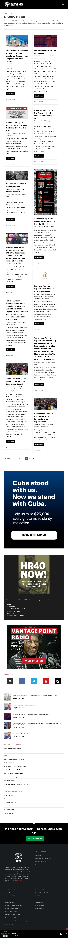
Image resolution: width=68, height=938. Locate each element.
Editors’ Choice (39, 905)
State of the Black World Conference (14, 773)
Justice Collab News (9, 780)
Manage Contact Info (11, 908)
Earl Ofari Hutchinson (10, 806)
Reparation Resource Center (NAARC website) (17, 784)
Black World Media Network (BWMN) (14, 759)
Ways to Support (35, 838)
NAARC (9, 64)
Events (15, 133)
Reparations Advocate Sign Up (15, 615)
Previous (7, 458)
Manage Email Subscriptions (13, 905)
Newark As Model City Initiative (13, 777)
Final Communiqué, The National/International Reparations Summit (16, 381)
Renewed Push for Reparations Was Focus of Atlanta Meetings (44, 288)
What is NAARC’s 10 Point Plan (15, 609)
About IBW (38, 855)
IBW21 (9, 194)
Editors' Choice (16, 194)
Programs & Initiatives (42, 865)
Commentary (39, 902)
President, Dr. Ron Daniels (43, 858)
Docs (14, 387)
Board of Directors (40, 861)
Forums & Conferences (13, 611)
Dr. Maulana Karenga (10, 802)
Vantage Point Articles (12, 918)
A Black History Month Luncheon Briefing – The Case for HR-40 (44, 221)
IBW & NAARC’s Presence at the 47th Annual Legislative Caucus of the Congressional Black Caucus (17, 56)
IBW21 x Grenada (9, 762)
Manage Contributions (11, 899)
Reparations (41, 58)
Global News (39, 899)
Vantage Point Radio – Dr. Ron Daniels (15, 770)
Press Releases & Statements (12, 748)
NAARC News (17, 64)
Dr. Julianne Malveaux (42, 56)
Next (33, 458)
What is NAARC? (11, 606)
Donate (9, 604)
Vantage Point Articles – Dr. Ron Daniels (15, 766)
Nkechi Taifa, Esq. (9, 813)
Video (5, 755)
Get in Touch (9, 893)
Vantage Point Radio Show (13, 914)
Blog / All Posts (39, 908)
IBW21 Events (39, 896)
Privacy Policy (9, 924)
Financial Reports (40, 868)
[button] (63, 4)
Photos (8, 389)
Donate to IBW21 (10, 896)
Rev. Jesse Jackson (9, 809)
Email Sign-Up (9, 902)
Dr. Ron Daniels (8, 795)
